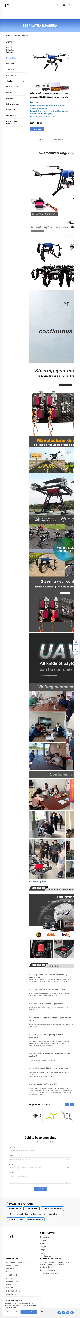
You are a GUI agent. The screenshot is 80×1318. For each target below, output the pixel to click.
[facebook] (59, 1312)
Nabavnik (9, 98)
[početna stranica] (7, 5)
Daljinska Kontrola (12, 104)
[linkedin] (67, 1312)
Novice (42, 1253)
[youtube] (63, 1312)
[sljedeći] (70, 87)
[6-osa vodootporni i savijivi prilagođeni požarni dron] (36, 1116)
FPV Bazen (10, 64)
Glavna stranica (45, 1237)
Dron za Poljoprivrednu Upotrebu (11, 50)
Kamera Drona (11, 116)
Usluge (42, 1250)
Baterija (9, 92)
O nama (43, 1240)
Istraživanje (37, 129)
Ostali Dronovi (11, 75)
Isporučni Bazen (11, 58)
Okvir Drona (10, 81)
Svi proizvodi (11, 42)
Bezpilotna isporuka (21, 36)
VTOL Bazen (10, 69)
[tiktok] (72, 1312)
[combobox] (14, 1167)
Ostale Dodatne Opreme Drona (11, 122)
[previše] (31, 87)
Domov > (9, 36)
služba (50, 1076)
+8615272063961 (49, 1270)
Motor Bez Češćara (12, 87)
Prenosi (40, 1189)
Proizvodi (43, 1243)
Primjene (43, 1247)
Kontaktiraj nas (45, 1256)
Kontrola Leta (11, 110)
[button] (67, 1104)
